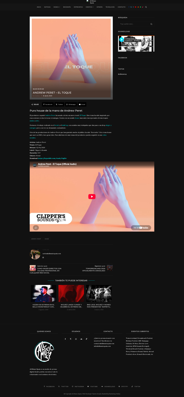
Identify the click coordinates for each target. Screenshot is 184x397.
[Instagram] (133, 7)
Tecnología (110, 7)
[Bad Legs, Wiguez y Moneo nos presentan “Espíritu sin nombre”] (99, 293)
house (77, 118)
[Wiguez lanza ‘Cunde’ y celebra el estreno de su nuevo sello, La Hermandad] (71, 293)
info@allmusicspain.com (102, 346)
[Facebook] (65, 339)
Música (56, 7)
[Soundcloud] (138, 7)
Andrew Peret (36, 239)
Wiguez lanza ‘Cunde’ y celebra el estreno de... (71, 306)
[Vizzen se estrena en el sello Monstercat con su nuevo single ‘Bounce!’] (43, 293)
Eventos (89, 7)
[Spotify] (140, 7)
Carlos (37, 96)
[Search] (146, 7)
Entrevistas (78, 7)
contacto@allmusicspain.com (104, 343)
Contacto (121, 7)
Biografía (67, 7)
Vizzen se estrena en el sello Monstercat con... (43, 306)
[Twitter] (131, 7)
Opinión (99, 7)
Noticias (47, 7)
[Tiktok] (142, 7)
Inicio (39, 7)
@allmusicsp (122, 74)
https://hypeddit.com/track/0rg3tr (52, 158)
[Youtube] (135, 7)
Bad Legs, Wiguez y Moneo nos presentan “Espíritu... (99, 306)
